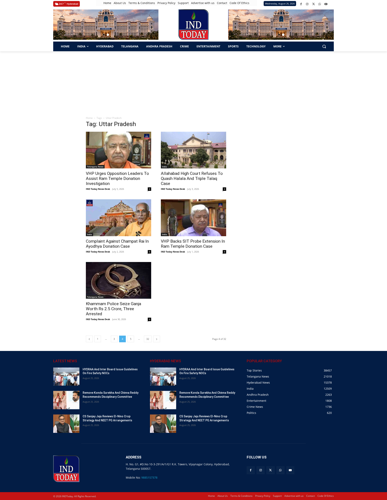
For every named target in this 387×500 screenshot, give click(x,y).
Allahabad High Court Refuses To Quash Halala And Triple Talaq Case (192, 178)
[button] (104, 34)
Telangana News (95, 166)
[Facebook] (301, 4)
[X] (313, 4)
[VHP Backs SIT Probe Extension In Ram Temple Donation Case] (193, 217)
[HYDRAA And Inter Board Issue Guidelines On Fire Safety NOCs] (66, 376)
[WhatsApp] (320, 4)
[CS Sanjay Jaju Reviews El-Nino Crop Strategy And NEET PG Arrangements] (66, 423)
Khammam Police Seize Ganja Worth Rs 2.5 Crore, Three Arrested (113, 308)
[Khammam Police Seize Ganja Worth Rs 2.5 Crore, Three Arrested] (118, 280)
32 (147, 339)
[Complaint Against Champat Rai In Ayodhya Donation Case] (118, 217)
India (164, 166)
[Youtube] (326, 4)
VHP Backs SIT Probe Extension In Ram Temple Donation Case (193, 244)
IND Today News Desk (98, 188)
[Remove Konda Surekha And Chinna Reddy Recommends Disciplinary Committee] (66, 400)
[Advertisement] (193, 81)
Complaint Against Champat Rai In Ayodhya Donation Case (117, 244)
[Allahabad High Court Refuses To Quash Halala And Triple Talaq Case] (193, 150)
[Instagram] (307, 4)
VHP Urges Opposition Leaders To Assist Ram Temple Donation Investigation (117, 178)
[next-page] (156, 339)
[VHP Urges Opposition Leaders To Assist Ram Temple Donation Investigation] (118, 150)
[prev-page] (89, 339)
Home (89, 118)
